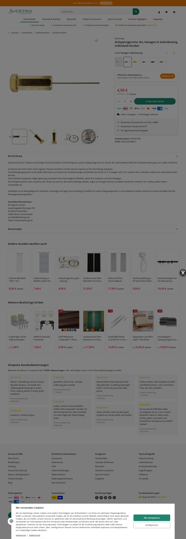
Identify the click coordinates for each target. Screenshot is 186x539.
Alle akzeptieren (152, 517)
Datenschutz (34, 535)
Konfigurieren (151, 525)
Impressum (21, 535)
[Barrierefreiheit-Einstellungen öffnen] (183, 273)
